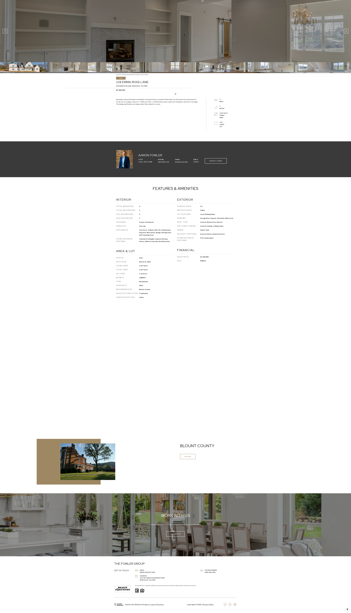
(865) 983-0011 (210, 572)
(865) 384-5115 (163, 162)
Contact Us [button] (175, 534)
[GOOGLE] (235, 604)
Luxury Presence (157, 604)
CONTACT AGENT (215, 161)
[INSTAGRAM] (230, 604)
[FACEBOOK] (225, 604)
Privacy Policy (208, 604)
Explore (187, 456)
